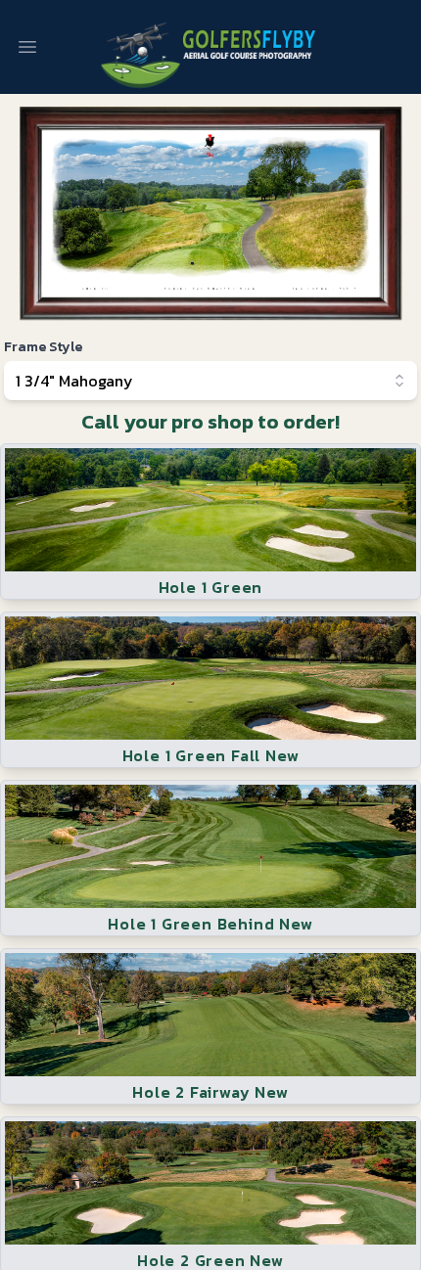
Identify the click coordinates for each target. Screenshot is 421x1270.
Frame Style (43, 347)
